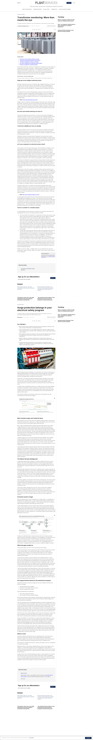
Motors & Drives (46, 9)
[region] (46, 738)
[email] (39, 29)
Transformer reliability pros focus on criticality (29, 61)
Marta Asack (19, 317)
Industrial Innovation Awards (65, 9)
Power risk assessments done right (30, 99)
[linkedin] (34, 29)
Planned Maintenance (37, 9)
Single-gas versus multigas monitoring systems (29, 59)
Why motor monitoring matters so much (31, 194)
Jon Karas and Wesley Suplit (22, 25)
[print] (54, 29)
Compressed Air (54, 9)
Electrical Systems (21, 14)
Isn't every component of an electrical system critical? (31, 63)
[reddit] (38, 29)
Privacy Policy (31, 737)
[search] (20, 3)
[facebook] (32, 29)
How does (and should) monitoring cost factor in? (30, 60)
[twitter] (36, 29)
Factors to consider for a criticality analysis (29, 64)
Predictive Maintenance (27, 9)
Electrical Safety (20, 304)
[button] (18, 3)
